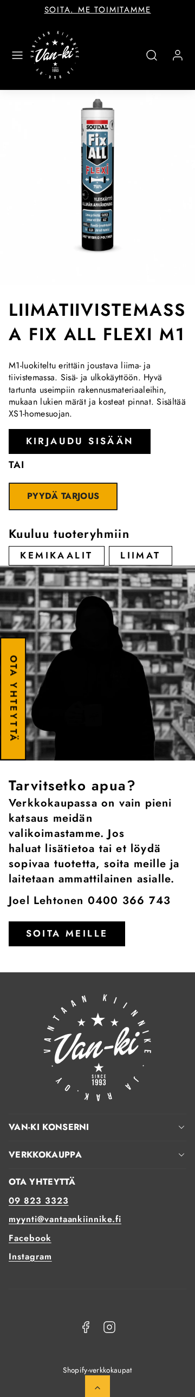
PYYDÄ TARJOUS (63, 496)
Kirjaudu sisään (80, 440)
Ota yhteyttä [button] (13, 699)
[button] (17, 55)
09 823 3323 (39, 1200)
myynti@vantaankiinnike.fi (65, 1219)
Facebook (30, 1238)
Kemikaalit (56, 555)
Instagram (30, 1256)
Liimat (140, 555)
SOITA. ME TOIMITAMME (97, 10)
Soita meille (67, 933)
